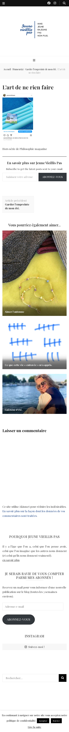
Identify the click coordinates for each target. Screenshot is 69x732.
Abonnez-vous (52, 177)
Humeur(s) (18, 69)
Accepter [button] (43, 720)
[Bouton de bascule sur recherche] (64, 3)
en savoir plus (11, 560)
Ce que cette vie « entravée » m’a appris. (28, 365)
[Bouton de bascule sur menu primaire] (34, 60)
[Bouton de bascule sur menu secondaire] (3, 3)
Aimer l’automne (14, 311)
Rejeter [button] (56, 720)
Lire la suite (34, 727)
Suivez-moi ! (36, 647)
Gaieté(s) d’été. (13, 409)
